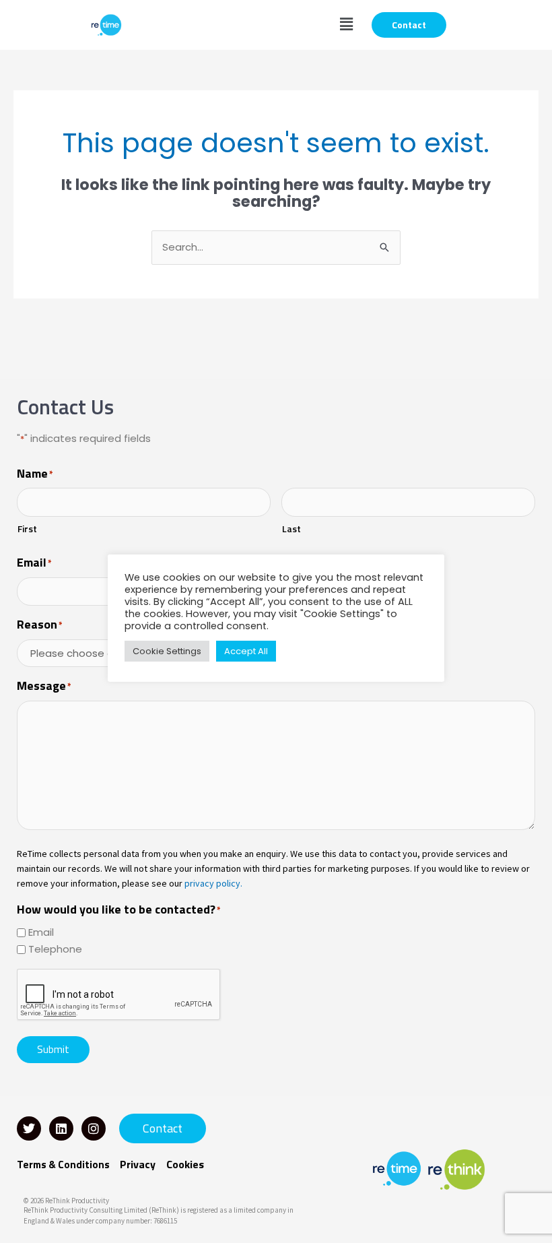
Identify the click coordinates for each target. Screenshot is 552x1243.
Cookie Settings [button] (167, 651)
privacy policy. (213, 883)
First (27, 528)
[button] (346, 25)
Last (291, 528)
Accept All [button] (246, 651)
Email (41, 932)
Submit (53, 1049)
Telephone (55, 949)
